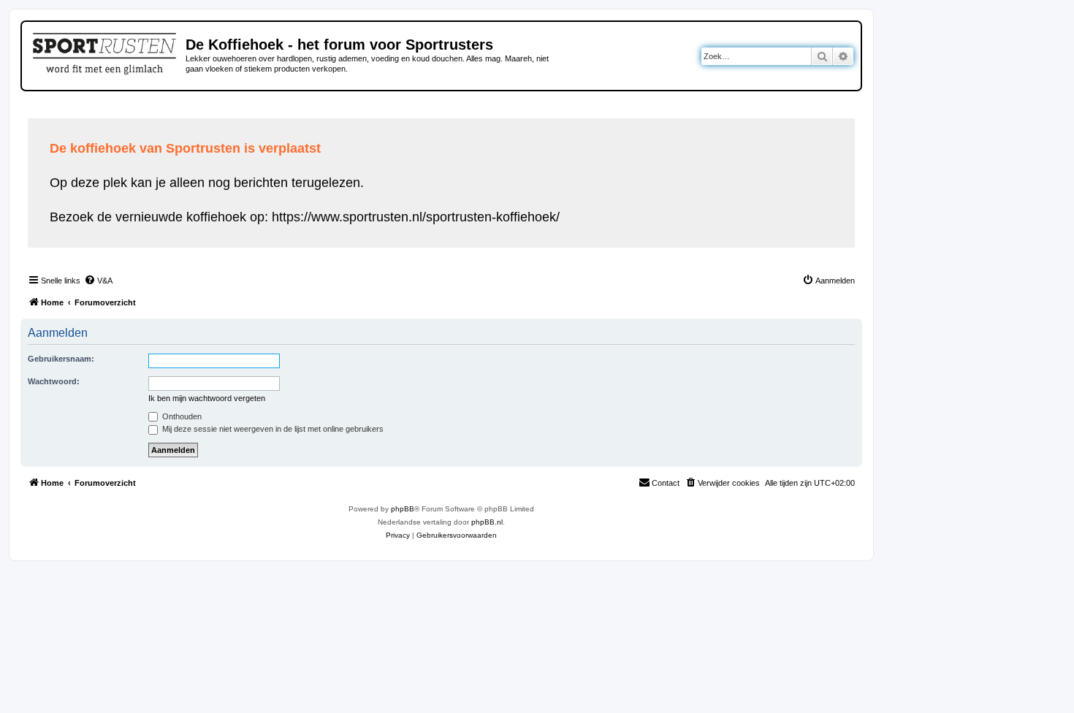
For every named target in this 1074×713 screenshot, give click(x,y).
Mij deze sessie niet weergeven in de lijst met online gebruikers (272, 428)
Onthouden (181, 416)
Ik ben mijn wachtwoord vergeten (206, 398)
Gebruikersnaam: (61, 358)
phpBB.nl (487, 522)
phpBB (402, 509)
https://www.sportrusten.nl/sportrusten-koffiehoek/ (416, 217)
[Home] (106, 51)
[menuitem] (98, 280)
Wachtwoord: (54, 381)
